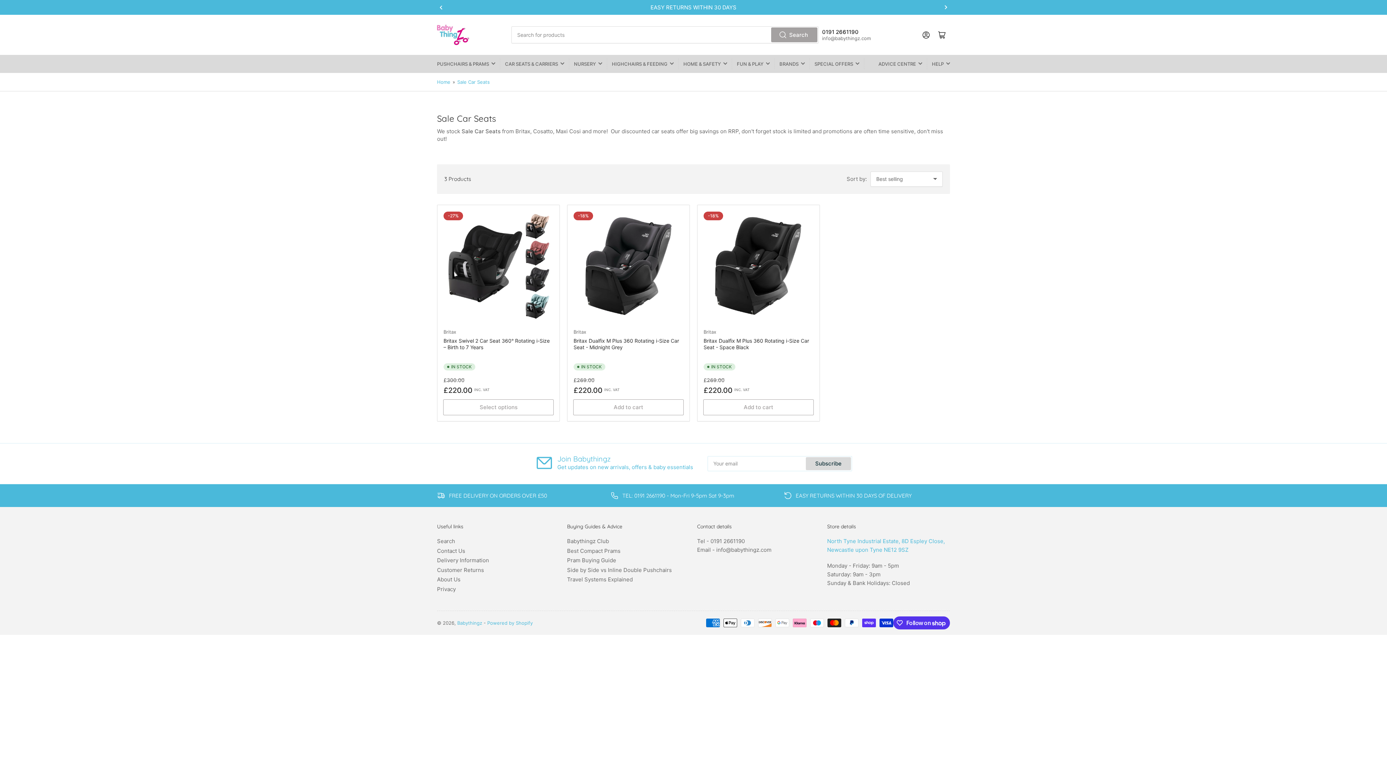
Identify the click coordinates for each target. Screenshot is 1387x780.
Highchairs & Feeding (639, 64)
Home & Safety (702, 64)
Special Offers (834, 64)
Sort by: (857, 179)
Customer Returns (460, 570)
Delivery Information (463, 560)
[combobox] (664, 34)
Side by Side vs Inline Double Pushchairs (619, 570)
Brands (789, 64)
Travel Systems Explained (600, 579)
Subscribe (828, 463)
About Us (449, 579)
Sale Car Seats (473, 82)
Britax (450, 332)
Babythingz (469, 623)
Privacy (446, 589)
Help (938, 64)
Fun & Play (750, 64)
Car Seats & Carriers (531, 64)
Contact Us (451, 550)
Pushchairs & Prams (463, 64)
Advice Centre (897, 64)
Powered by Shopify (510, 623)
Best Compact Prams (594, 550)
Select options (499, 407)
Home (443, 82)
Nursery (585, 64)
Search (798, 34)
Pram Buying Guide (591, 560)
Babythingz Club (588, 541)
